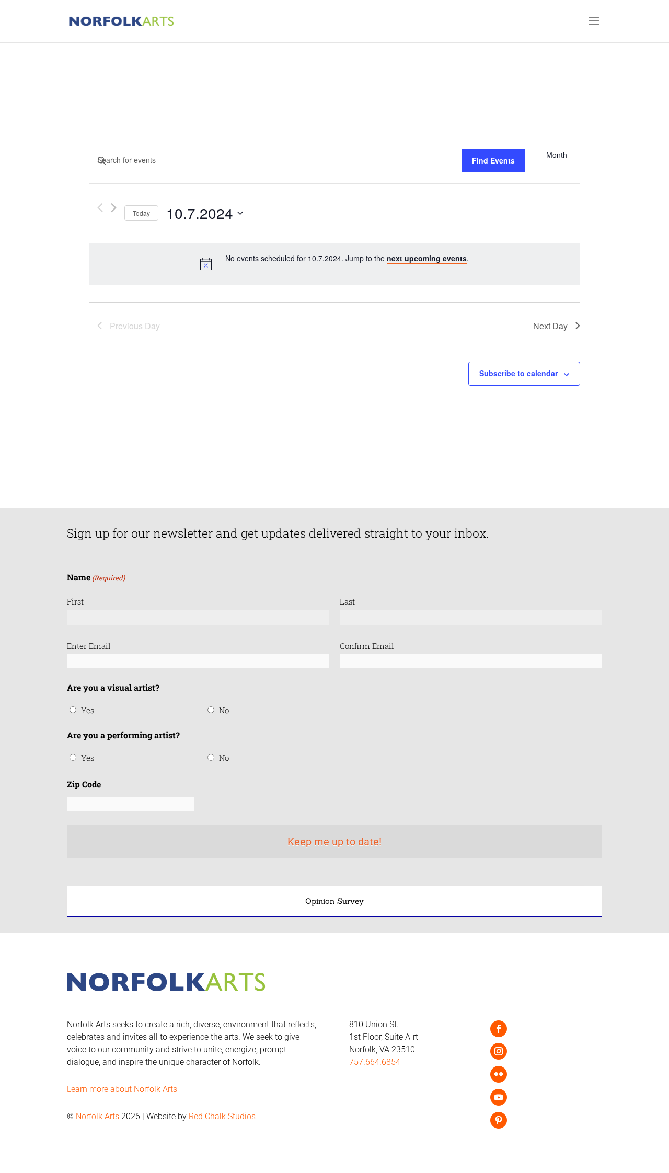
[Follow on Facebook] (498, 1028)
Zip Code (84, 784)
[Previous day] (100, 208)
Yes (87, 710)
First (75, 601)
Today (141, 212)
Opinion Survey (334, 901)
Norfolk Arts (97, 1116)
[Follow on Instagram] (498, 1051)
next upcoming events (427, 258)
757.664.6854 (374, 1062)
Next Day (550, 326)
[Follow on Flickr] (498, 1074)
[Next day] (114, 208)
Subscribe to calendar (518, 373)
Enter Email (89, 646)
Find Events (493, 160)
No (224, 710)
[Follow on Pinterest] (498, 1120)
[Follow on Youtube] (498, 1097)
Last (347, 601)
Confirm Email (367, 646)
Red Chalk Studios (222, 1116)
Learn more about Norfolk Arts (122, 1089)
